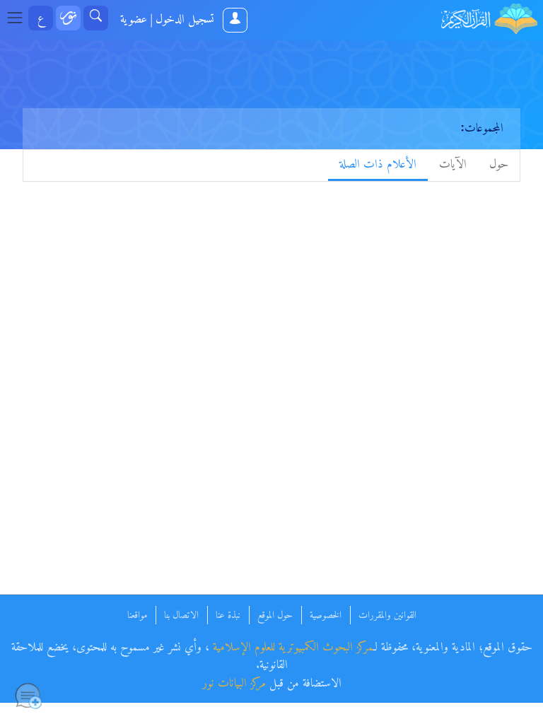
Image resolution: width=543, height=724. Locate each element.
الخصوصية (325, 616)
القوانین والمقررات (387, 616)
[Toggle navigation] (19, 18)
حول (498, 164)
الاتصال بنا (181, 616)
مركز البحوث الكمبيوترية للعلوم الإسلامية (293, 647)
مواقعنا (137, 616)
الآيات (453, 164)
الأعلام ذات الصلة (377, 164)
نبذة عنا (228, 616)
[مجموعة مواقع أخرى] (68, 18)
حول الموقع (275, 616)
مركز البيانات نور (234, 683)
